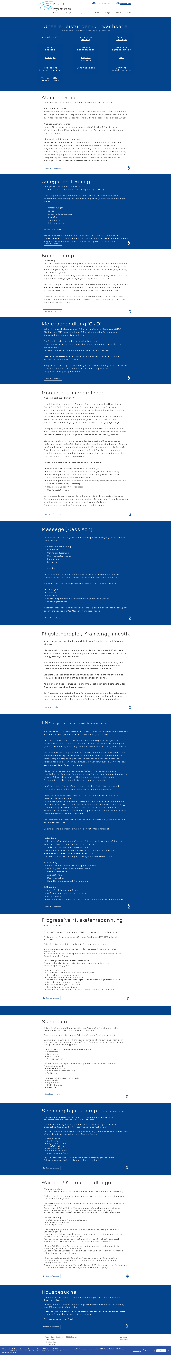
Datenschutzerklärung (9, 1353)
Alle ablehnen (148, 1351)
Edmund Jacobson (68, 937)
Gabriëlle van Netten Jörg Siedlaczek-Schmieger (68, 13)
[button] (107, 12)
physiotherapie (121, 70)
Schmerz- (121, 68)
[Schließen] (168, 1350)
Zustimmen (161, 1351)
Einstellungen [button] (137, 1351)
